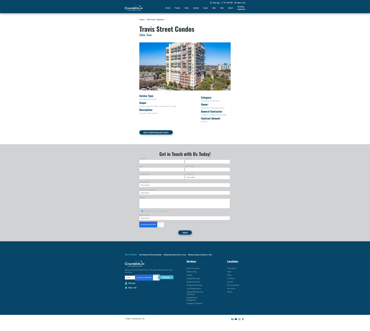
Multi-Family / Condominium (155, 19)
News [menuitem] (214, 8)
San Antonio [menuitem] (231, 288)
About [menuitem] (222, 8)
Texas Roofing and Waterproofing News (150, 255)
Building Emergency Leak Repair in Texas (200, 255)
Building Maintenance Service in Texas (175, 255)
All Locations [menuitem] (231, 268)
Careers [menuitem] (205, 8)
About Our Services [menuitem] (193, 268)
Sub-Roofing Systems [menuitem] (194, 288)
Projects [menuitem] (177, 8)
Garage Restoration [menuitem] (193, 282)
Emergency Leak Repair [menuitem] (195, 303)
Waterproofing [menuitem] (191, 272)
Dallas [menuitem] (229, 275)
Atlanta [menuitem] (229, 292)
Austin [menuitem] (229, 272)
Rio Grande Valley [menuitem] (233, 285)
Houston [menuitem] (230, 282)
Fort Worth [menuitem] (231, 278)
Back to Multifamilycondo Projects (156, 132)
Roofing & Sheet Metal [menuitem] (194, 285)
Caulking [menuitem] (189, 275)
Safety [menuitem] (186, 8)
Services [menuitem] (167, 8)
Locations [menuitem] (196, 8)
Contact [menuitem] (230, 8)
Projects (141, 19)
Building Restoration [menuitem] (193, 278)
